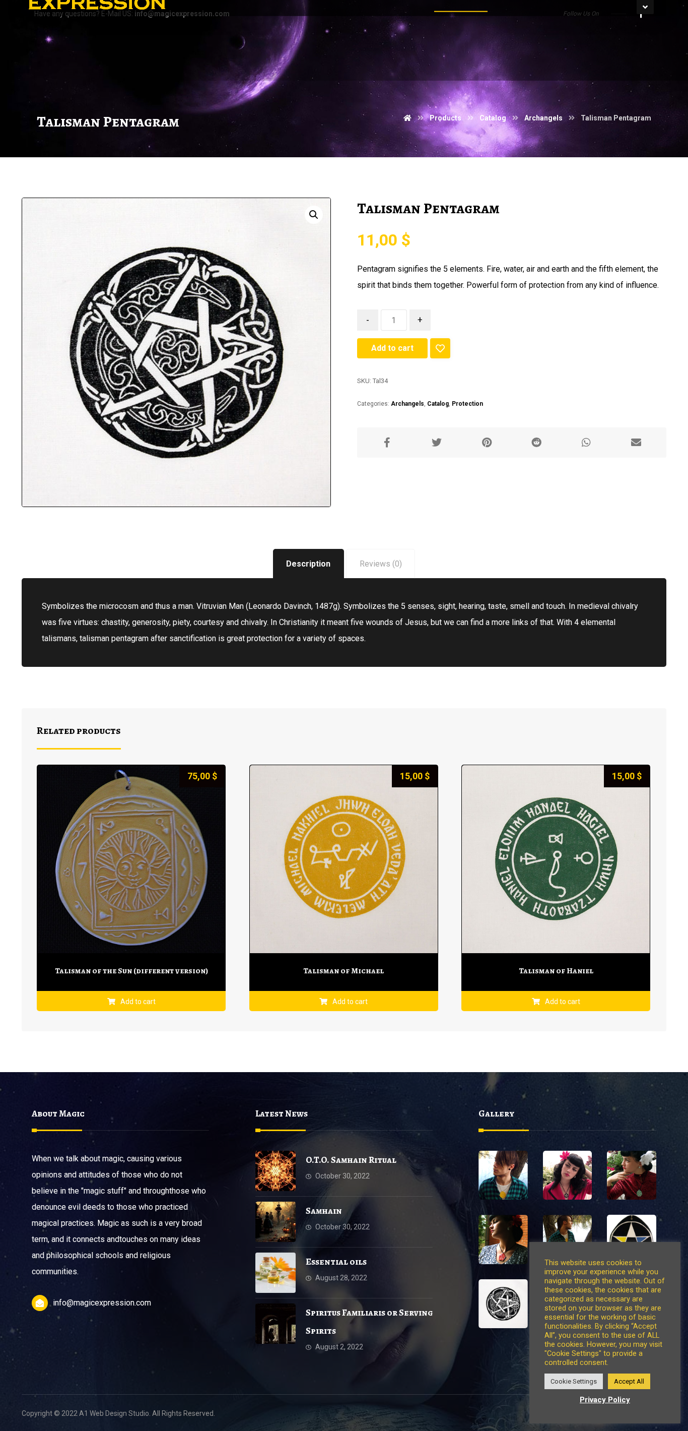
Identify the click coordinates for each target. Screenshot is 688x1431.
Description (308, 564)
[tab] (308, 564)
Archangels (407, 403)
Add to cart (392, 348)
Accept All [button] (629, 1381)
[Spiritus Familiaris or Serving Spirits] (275, 1323)
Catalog (438, 403)
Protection (467, 403)
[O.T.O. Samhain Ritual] (275, 1171)
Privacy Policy (605, 1399)
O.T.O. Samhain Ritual (351, 1160)
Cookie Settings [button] (574, 1381)
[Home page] (407, 118)
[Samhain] (275, 1222)
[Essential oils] (275, 1273)
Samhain (324, 1211)
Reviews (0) (381, 564)
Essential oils (336, 1262)
